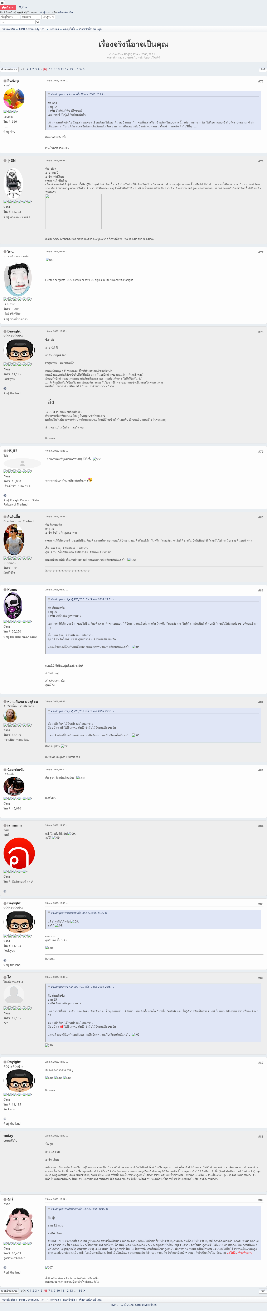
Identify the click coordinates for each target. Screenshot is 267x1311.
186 (79, 69)
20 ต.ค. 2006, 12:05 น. (56, 903)
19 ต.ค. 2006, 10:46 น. (56, 450)
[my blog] (5, 388)
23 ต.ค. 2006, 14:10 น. (56, 1061)
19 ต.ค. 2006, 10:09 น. (56, 331)
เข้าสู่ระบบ (45, 12)
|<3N (11, 160)
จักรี (10, 1199)
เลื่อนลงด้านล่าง (9, 69)
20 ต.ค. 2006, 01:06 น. (56, 701)
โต (9, 977)
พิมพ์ (263, 69)
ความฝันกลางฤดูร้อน (22, 701)
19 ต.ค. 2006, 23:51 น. (56, 516)
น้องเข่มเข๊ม (16, 769)
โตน (10, 251)
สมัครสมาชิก (65, 12)
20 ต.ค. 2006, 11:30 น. (56, 825)
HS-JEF (12, 450)
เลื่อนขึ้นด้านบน (9, 1290)
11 (62, 69)
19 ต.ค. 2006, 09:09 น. (56, 251)
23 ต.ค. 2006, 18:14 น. (56, 1199)
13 (71, 69)
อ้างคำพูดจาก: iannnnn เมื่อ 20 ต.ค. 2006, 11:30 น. (79, 913)
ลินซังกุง (13, 80)
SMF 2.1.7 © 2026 (122, 1305)
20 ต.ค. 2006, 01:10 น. (56, 769)
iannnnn (14, 825)
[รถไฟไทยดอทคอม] (5, 495)
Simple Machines (145, 1305)
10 (58, 69)
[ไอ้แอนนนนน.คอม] (5, 891)
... (75, 69)
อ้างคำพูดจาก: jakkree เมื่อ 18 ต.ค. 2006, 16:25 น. (78, 94)
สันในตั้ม (13, 516)
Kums (12, 589)
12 (66, 69)
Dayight (14, 331)
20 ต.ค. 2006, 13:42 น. (56, 977)
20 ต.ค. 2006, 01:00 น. (56, 589)
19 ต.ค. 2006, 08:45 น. (56, 160)
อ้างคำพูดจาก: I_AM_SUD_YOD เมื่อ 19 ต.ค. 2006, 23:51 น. (83, 599)
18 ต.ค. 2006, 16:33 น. (56, 80)
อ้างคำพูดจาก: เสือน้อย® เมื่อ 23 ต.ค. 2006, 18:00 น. (79, 1209)
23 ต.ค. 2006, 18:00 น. (56, 1135)
